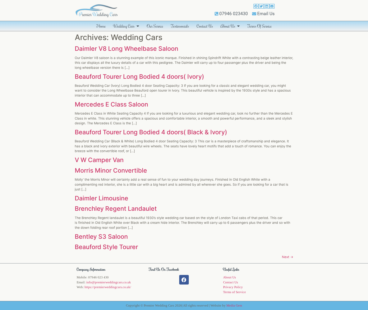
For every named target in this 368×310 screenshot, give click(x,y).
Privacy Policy (233, 287)
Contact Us (205, 26)
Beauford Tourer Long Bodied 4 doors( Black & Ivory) (151, 132)
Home (101, 26)
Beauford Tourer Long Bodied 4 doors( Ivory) (139, 76)
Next (287, 257)
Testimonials (180, 26)
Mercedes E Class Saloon (111, 104)
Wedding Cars (124, 26)
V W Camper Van (99, 160)
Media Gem (234, 305)
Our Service (155, 26)
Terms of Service (234, 292)
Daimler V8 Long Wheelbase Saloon (126, 48)
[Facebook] (184, 280)
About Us (228, 26)
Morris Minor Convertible (111, 170)
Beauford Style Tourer (106, 247)
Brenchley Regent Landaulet (116, 208)
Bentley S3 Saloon (101, 236)
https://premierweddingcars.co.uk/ (108, 287)
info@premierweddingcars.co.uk (108, 282)
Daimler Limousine (101, 198)
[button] (256, 6)
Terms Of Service (259, 26)
